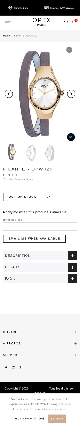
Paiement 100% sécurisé (60, 7)
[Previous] (9, 94)
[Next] (71, 94)
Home (6, 35)
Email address (13, 219)
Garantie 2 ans (19, 7)
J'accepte (57, 418)
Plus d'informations (29, 418)
